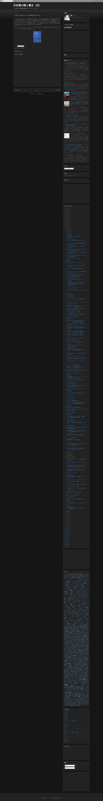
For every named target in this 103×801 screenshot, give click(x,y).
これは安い (81, 593)
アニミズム (85, 578)
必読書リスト (67, 714)
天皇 (81, 677)
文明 (81, 696)
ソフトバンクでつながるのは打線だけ (75, 356)
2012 (67, 227)
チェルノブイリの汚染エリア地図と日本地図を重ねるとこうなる (76, 324)
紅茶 (70, 643)
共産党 (71, 636)
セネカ (77, 601)
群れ (84, 637)
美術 (81, 690)
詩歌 (76, 649)
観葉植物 (72, 633)
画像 (75, 631)
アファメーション (67, 580)
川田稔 (83, 669)
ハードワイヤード (71, 363)
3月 (68, 522)
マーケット (75, 614)
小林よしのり (72, 659)
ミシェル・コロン (76, 618)
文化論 (85, 695)
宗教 (72, 655)
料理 (80, 702)
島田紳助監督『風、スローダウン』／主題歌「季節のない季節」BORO (76, 377)
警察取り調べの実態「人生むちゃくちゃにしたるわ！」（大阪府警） (76, 306)
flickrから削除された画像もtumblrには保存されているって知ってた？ (76, 370)
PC (80, 576)
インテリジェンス (72, 585)
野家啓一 (73, 701)
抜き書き (22, 48)
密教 (82, 699)
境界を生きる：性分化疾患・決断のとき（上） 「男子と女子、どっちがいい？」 (75, 335)
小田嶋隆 (83, 658)
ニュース (83, 607)
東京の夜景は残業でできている (73, 277)
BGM (74, 573)
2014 (67, 223)
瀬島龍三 (84, 665)
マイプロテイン (67, 736)
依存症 (78, 626)
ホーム (37, 90)
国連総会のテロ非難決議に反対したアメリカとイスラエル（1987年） (76, 367)
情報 (72, 660)
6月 (68, 517)
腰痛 (87, 644)
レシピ (84, 623)
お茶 (67, 589)
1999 (67, 546)
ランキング (83, 621)
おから (83, 587)
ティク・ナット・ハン (77, 604)
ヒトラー (76, 611)
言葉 (81, 641)
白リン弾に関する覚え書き (72, 316)
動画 (80, 680)
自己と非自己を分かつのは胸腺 (73, 311)
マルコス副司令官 (71, 497)
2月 (68, 524)
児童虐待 (72, 650)
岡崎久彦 (70, 629)
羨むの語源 (69, 390)
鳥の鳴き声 (70, 677)
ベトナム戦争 (80, 613)
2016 (67, 219)
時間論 (79, 650)
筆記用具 (73, 692)
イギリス (70, 583)
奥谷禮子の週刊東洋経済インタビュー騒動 (76, 358)
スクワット (81, 599)
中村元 (79, 675)
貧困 (81, 692)
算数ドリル (81, 648)
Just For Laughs (76, 575)
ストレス (80, 600)
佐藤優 (75, 646)
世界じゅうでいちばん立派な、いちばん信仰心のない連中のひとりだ (76, 250)
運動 (69, 628)
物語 (77, 695)
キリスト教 (67, 590)
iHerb (65, 734)
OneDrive (66, 725)
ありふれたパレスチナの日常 (73, 486)
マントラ (68, 618)
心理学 (87, 660)
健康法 (84, 638)
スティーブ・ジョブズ (72, 472)
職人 (79, 660)
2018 (67, 215)
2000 (67, 544)
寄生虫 (72, 635)
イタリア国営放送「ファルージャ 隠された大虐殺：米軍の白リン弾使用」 (76, 314)
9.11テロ (66, 573)
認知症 (71, 687)
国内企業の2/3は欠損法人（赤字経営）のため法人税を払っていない (76, 309)
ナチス (65, 607)
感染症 (81, 632)
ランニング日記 (72, 622)
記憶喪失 (79, 635)
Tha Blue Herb (69, 577)
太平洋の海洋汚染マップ (72, 420)
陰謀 (84, 627)
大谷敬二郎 (71, 673)
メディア (76, 620)
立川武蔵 (76, 702)
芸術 (70, 638)
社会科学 (73, 654)
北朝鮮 (67, 699)
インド (79, 585)
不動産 (85, 692)
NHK (77, 576)
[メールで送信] (18, 46)
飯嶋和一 (71, 690)
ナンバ (71, 607)
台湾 (78, 672)
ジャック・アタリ (84, 598)
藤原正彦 (67, 679)
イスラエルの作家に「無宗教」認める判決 (76, 484)
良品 (84, 702)
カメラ (73, 589)
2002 (67, 540)
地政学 (67, 674)
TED (87, 576)
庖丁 (80, 697)
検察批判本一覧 (70, 453)
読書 (78, 683)
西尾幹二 (80, 668)
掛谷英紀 (73, 632)
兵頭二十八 (72, 697)
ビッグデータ (69, 611)
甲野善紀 (66, 643)
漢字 (86, 632)
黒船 (84, 644)
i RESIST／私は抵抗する (72, 383)
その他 (87, 601)
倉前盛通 (75, 671)
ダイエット (68, 602)
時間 (76, 650)
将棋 (67, 658)
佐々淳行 (70, 646)
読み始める (70, 683)
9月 (68, 511)
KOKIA (69, 576)
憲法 (73, 640)
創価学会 (69, 671)
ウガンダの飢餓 (70, 425)
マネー (86, 616)
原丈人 (85, 640)
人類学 (67, 664)
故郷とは (69, 500)
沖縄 (85, 629)
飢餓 (84, 635)
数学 (76, 664)
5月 (68, 518)
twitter (75, 577)
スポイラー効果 (70, 396)
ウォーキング (79, 586)
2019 (67, 214)
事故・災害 (66, 650)
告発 (71, 644)
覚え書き (66, 632)
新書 (77, 662)
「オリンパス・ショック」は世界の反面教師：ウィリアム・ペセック (76, 272)
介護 (81, 631)
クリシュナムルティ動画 (72, 592)
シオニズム (79, 596)
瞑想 (70, 705)
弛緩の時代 (69, 405)
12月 (68, 230)
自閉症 (74, 653)
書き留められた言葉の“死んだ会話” (74, 388)
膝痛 (84, 690)
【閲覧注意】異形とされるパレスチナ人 (75, 345)
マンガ (87, 617)
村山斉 (67, 672)
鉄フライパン (76, 677)
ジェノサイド (78, 595)
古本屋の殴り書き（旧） (27, 5)
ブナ (78, 612)
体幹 (70, 672)
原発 (69, 641)
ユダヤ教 (74, 621)
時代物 (84, 650)
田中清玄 (86, 677)
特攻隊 (86, 681)
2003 (67, 538)
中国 (70, 675)
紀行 (76, 635)
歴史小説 (77, 703)
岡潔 (65, 629)
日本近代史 (67, 686)
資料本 (81, 649)
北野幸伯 (72, 699)
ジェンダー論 (73, 596)
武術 (69, 694)
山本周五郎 (75, 648)
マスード (75, 616)
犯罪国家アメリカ (71, 238)
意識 (82, 626)
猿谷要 (68, 505)
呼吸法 (85, 641)
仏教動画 (73, 695)
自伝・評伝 (67, 653)
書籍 (66, 657)
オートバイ (78, 587)
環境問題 (66, 633)
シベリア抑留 (69, 598)
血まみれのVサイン (71, 398)
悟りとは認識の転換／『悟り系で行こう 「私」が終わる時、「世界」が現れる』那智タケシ (76, 145)
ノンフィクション (75, 609)
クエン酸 (74, 590)
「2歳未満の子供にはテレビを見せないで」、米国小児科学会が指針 (75, 275)
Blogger (78, 573)
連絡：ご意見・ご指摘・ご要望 (71, 732)
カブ (70, 589)
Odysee (66, 741)
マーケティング (83, 614)
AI (70, 573)
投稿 (67, 765)
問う (69, 701)
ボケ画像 (86, 613)
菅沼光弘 (81, 664)
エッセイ (72, 587)
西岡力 (75, 668)
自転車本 (83, 652)
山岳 (65, 648)
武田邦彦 (74, 694)
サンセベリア (83, 594)
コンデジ (86, 593)
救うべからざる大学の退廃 (72, 495)
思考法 (85, 648)
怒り (78, 678)
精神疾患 (69, 668)
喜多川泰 (67, 635)
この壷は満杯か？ (71, 296)
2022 (67, 208)
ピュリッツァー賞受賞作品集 (73, 365)
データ (69, 605)
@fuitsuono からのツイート (70, 175)
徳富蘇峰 (82, 681)
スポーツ (72, 601)
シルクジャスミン (74, 599)
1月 (68, 526)
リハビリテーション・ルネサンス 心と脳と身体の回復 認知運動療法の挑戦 (33, 27)
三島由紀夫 (78, 647)
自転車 (76, 652)
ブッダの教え (72, 612)
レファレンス (77, 624)
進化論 (77, 663)
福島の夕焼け (70, 455)
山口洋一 (70, 648)
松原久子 (84, 659)
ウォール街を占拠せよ (72, 437)
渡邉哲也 (70, 678)
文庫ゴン (70, 696)
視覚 (73, 649)
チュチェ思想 (82, 602)
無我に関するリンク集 (72, 303)
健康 (80, 638)
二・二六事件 (80, 684)
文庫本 (75, 696)
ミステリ (84, 618)
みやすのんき (66, 620)
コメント (68, 767)
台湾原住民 (82, 672)
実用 (84, 653)
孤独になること (70, 318)
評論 (77, 692)
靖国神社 (81, 701)
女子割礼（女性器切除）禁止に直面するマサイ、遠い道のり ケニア (76, 449)
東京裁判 (86, 678)
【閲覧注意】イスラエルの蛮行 (73, 236)
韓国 (77, 633)
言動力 (65, 718)
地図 (87, 673)
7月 (68, 515)
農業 (81, 687)
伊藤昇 (73, 626)
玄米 (73, 641)
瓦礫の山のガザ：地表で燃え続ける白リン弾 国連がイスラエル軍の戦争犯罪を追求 (76, 328)
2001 (67, 542)
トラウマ (82, 606)
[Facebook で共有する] (22, 46)
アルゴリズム (73, 581)
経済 (88, 637)
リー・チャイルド (80, 622)
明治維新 (68, 700)
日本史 (75, 686)
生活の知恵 (79, 667)
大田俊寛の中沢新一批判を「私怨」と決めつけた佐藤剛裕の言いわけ (76, 444)
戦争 (87, 669)
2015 (67, 221)
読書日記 (85, 683)
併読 (65, 697)
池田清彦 (83, 674)
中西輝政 (75, 675)
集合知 (78, 655)
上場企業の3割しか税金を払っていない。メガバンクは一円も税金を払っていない (76, 350)
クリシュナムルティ (83, 590)
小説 (78, 658)
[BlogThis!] (19, 46)
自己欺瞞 (69, 451)
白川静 (65, 689)
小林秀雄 (79, 659)
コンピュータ (68, 594)
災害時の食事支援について (72, 381)
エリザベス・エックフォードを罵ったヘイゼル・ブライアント (76, 361)
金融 (76, 637)
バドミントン (72, 610)
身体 (66, 663)
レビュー (71, 624)
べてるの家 (73, 613)
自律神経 (79, 653)
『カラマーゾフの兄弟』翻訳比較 (77, 133)
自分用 (65, 730)
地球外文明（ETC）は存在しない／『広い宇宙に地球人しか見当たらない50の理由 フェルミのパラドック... (76, 466)
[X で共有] (20, 46)
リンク (65, 623)
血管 (76, 638)
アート (86, 577)
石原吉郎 (71, 669)
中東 (84, 675)
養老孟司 (71, 702)
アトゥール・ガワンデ (76, 578)
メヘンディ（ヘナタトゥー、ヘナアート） (76, 301)
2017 (67, 217)
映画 (73, 628)
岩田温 (87, 633)
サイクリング (75, 594)
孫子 (87, 671)
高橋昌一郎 (80, 643)
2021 (67, 210)
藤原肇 (72, 679)
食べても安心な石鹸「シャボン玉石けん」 (76, 338)
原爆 (65, 641)
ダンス (72, 602)
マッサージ (80, 616)
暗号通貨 (68, 626)
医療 (80, 627)
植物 (76, 660)
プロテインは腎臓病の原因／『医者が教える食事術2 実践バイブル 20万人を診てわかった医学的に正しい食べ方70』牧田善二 (79, 103)
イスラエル (80, 583)
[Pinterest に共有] (23, 46)
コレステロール (75, 593)
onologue (66, 716)
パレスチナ (79, 610)
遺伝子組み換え (69, 627)
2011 (67, 229)
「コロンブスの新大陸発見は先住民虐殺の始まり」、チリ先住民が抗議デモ (76, 403)
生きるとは (69, 293)
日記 (86, 684)
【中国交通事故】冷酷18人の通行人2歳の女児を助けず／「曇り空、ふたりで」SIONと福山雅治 (76, 284)
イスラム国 (71, 584)
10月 (68, 234)
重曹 (84, 655)
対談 (74, 672)
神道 (87, 662)
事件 (85, 649)
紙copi (65, 739)
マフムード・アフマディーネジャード (75, 617)
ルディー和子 (72, 623)
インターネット (77, 584)
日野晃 (85, 686)
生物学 (84, 667)
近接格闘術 (70, 637)
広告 (83, 642)
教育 (75, 636)
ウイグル (73, 586)
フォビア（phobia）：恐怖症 (73, 258)
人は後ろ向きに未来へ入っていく (74, 491)
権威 (77, 640)
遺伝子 (87, 626)
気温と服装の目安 (71, 295)
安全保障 (83, 624)
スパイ (67, 601)
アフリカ (82, 580)
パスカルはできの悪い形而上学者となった (76, 380)
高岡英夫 (74, 643)
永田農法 (85, 628)
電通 (66, 678)
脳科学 (75, 687)
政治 (68, 667)
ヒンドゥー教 (82, 611)
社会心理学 (79, 654)
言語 (77, 641)
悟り (65, 642)
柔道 (81, 655)
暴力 (84, 697)
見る (81, 640)
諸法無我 (77, 657)
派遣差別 (69, 260)
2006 (67, 534)
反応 (84, 689)
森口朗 (83, 662)
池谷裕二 (77, 674)
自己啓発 (71, 652)
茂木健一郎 (74, 700)
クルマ (82, 592)
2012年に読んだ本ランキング (70, 73)
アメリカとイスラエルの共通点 (73, 493)
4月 (68, 520)
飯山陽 (67, 690)
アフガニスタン (75, 580)
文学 (65, 696)
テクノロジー (75, 605)
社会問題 (84, 654)
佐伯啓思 (81, 646)
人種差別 (82, 663)
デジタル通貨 (76, 606)
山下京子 (85, 647)
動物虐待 (71, 681)
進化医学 (72, 663)
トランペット (70, 441)
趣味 (68, 655)
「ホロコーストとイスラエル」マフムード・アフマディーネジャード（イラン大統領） (75, 394)
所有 (87, 655)
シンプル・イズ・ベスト (72, 446)
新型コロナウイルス (70, 662)
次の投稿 (17, 90)
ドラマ (86, 606)
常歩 (69, 660)
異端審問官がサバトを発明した (73, 439)
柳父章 (85, 701)
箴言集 (76, 705)
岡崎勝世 (75, 629)
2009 (67, 530)
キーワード (78, 589)
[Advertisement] (76, 41)
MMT (74, 576)
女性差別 (82, 657)
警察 (67, 638)
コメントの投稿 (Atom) (38, 93)
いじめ (74, 583)
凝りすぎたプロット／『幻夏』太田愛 (73, 155)
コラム (68, 593)
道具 (75, 681)
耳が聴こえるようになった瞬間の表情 (75, 498)
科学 (69, 631)
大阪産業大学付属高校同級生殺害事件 (78, 92)
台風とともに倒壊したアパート (73, 340)
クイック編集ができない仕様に (71, 114)
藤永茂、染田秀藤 (71, 457)
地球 (84, 673)
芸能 (73, 638)
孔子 (73, 642)
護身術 (70, 642)
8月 (68, 513)
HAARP (69, 575)
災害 (65, 647)
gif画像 (65, 575)
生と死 (73, 667)
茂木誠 (79, 700)
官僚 (77, 632)
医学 (19, 48)
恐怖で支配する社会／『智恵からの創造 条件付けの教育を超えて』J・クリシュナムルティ (76, 431)
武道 (79, 694)
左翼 (85, 646)
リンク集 (66, 711)
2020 (67, 212)
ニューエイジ (76, 607)
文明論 (84, 696)
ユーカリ (69, 621)
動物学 (67, 681)
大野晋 (76, 673)
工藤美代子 (78, 642)
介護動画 (85, 631)
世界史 (78, 665)
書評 (72, 657)
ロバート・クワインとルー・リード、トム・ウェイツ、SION (75, 287)
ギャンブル (85, 589)
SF (83, 576)
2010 (67, 528)
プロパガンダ (67, 613)
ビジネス (86, 610)
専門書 (76, 669)
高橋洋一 (84, 643)
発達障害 (71, 689)
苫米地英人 (70, 684)
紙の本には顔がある (68, 82)
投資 (82, 678)
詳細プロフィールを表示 (76, 17)
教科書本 (80, 636)
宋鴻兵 (80, 671)
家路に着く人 (70, 375)
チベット (76, 602)
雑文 (72, 647)
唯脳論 (65, 702)
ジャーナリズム (77, 598)
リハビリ (85, 622)
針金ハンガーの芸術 (71, 412)
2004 (67, 536)
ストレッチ (86, 600)
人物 (87, 663)
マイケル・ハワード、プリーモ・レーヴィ (76, 479)
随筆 (72, 664)
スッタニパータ (73, 600)
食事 (82, 660)
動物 (87, 679)
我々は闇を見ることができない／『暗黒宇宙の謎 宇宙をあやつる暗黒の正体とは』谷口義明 (76, 63)
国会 (75, 644)
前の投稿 (57, 90)
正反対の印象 (70, 414)
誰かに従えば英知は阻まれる (73, 400)
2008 (67, 532)
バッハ (65, 610)
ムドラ (71, 620)
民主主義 (87, 699)
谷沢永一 (80, 673)
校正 (86, 642)
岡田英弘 (80, 629)
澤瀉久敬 (65, 705)
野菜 (77, 701)
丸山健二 (82, 633)
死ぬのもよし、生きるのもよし (73, 373)
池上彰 (72, 674)
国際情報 (79, 644)
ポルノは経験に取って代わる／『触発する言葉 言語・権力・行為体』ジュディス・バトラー (76, 417)
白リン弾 (85, 687)
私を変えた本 (70, 474)
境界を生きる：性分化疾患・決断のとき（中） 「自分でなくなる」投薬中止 (75, 331)
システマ (86, 596)
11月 (68, 232)
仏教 (68, 695)
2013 (67, 225)
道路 (78, 681)
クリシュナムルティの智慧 (70, 720)
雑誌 (69, 647)
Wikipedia (82, 577)
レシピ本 (65, 624)
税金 (84, 668)
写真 (69, 654)
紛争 (82, 695)
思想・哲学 (66, 649)
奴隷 (74, 678)
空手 (80, 637)
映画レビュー (79, 628)
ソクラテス (82, 601)
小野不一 (74, 15)
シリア (67, 599)
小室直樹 (72, 658)
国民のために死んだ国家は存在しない (75, 407)
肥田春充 (76, 690)
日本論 (79, 686)
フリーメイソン (84, 612)
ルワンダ (79, 623)
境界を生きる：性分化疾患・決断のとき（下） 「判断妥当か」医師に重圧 (75, 321)
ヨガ (78, 621)
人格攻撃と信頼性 (71, 347)
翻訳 (79, 699)
